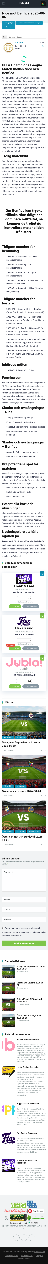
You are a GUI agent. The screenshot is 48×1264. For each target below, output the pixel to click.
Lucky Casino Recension (28, 1067)
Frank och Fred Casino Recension (27, 1161)
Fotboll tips (8, 27)
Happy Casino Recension (28, 1103)
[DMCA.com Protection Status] (19, 1207)
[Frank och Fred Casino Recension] (24, 583)
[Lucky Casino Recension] (8, 1078)
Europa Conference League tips (29, 23)
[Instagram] (24, 1238)
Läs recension (31, 606)
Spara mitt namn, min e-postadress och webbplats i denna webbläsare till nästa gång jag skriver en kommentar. (24, 932)
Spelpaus (39, 1256)
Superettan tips (34, 831)
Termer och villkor (11, 1256)
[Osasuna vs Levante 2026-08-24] (24, 771)
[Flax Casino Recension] (24, 625)
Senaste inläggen (15, 37)
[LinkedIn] (32, 1238)
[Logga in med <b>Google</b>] (43, 3)
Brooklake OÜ (40, 1252)
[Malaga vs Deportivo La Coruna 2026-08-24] (24, 722)
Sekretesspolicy (27, 1256)
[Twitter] (42, 45)
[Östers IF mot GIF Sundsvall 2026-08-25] (24, 817)
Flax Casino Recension (27, 1133)
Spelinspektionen (24, 1258)
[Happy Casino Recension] (8, 1114)
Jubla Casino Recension (28, 1039)
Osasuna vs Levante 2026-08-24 (21, 791)
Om (4, 37)
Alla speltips (8, 23)
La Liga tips (21, 737)
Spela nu (15, 606)
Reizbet (24, 2)
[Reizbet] (8, 52)
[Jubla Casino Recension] (24, 666)
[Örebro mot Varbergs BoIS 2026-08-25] (8, 1026)
